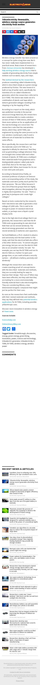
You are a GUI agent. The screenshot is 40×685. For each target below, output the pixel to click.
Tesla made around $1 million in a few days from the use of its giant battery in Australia (23, 501)
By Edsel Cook (21, 495)
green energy (13, 336)
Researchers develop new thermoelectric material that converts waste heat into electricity (22, 623)
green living (24, 336)
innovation (6, 339)
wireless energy (20, 344)
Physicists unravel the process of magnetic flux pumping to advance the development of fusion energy (23, 510)
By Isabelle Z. (21, 552)
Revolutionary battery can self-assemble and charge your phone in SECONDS (24, 605)
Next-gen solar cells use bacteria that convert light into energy (23, 549)
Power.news (8, 311)
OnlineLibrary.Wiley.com (11, 324)
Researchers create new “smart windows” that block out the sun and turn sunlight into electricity (24, 596)
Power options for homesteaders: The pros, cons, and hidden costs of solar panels (22, 558)
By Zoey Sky (21, 562)
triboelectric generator (11, 341)
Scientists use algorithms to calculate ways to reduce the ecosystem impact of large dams (23, 529)
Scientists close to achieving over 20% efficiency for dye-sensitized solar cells (23, 473)
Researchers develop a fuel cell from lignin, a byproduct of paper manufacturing (23, 640)
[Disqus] (20, 383)
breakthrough (20, 333)
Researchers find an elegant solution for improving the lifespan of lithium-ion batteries (23, 613)
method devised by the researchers (20, 80)
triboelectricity (26, 341)
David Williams (16, 28)
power (13, 339)
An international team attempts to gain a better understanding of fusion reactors (23, 587)
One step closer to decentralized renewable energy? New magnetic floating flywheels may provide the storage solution (21, 540)
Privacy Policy (20, 681)
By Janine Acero (21, 545)
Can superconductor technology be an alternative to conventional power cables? (23, 579)
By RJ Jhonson (21, 608)
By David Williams (21, 486)
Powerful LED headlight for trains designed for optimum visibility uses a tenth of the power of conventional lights (24, 520)
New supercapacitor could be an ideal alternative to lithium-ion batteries (23, 631)
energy (5, 336)
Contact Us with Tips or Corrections (20, 672)
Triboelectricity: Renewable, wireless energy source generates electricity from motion (24, 482)
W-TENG (10, 344)
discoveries (31, 333)
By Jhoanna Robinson (22, 524)
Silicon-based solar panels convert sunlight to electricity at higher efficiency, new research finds (24, 491)
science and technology (26, 339)
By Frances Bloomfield (23, 476)
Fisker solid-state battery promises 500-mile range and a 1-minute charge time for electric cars (23, 649)
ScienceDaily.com (9, 320)
